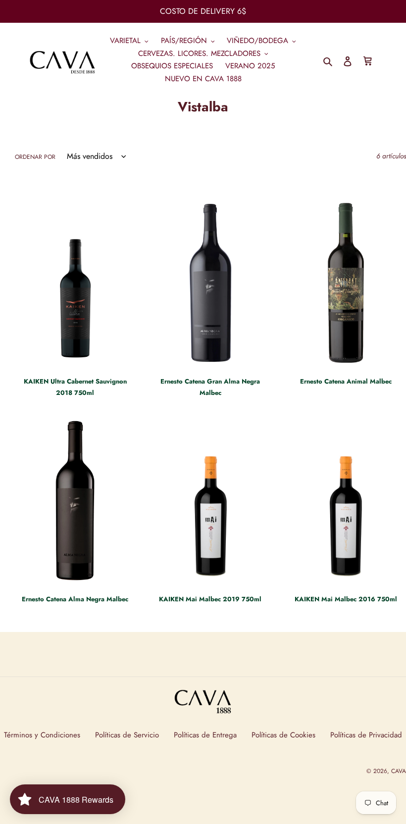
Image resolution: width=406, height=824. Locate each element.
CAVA (398, 771)
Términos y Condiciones (42, 734)
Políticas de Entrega (205, 734)
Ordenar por (35, 156)
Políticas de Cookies (283, 734)
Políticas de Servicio (127, 734)
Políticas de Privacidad (366, 734)
